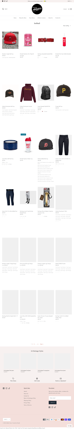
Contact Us (57, 18)
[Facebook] (2, 1)
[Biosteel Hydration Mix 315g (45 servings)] (28, 40)
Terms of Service (28, 405)
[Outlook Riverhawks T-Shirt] (64, 197)
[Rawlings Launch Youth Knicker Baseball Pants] (28, 197)
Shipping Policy (27, 400)
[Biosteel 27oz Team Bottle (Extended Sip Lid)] (64, 40)
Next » (41, 344)
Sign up (53, 402)
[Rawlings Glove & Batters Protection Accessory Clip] (46, 197)
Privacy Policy (27, 403)
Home (15, 18)
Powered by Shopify (16, 423)
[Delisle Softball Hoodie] (64, 250)
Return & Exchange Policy (30, 398)
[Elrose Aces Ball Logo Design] (28, 250)
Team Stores (32, 18)
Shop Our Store (22, 18)
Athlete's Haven (9, 423)
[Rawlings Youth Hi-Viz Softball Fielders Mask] (64, 302)
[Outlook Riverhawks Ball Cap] (10, 92)
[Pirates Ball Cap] (64, 92)
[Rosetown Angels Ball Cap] (10, 40)
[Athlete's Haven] (37, 9)
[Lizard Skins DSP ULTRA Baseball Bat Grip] (28, 302)
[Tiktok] (6, 1)
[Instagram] (4, 1)
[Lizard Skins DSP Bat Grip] (10, 145)
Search (25, 391)
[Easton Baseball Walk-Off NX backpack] (46, 92)
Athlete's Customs (42, 18)
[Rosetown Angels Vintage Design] (10, 250)
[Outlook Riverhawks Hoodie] (28, 92)
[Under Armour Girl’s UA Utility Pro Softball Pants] (64, 145)
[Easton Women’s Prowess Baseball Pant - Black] (46, 302)
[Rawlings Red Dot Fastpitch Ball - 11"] (10, 302)
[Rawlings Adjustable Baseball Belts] (46, 40)
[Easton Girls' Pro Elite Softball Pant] (10, 197)
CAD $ (69, 1)
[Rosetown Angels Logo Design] (46, 250)
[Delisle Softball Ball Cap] (46, 145)
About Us (50, 18)
